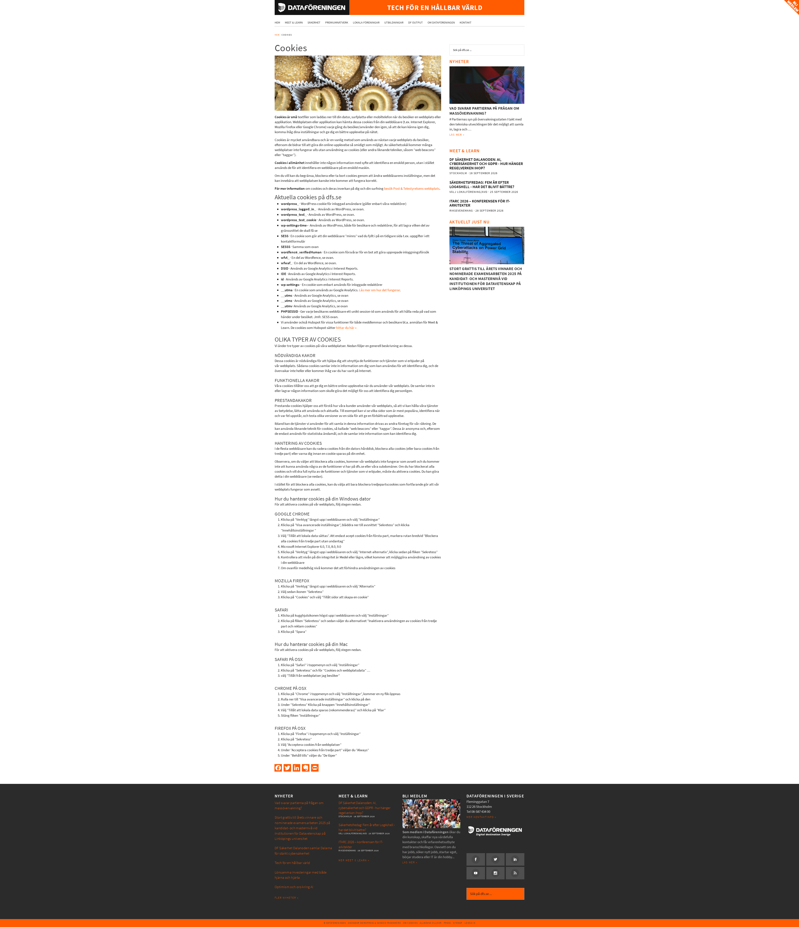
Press (447, 923)
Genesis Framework (389, 923)
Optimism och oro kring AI (294, 887)
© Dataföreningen (335, 923)
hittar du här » (346, 327)
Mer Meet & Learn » (354, 860)
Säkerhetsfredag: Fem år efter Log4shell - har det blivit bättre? (481, 184)
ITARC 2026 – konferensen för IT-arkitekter (479, 203)
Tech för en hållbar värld (292, 862)
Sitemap (458, 923)
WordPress (367, 923)
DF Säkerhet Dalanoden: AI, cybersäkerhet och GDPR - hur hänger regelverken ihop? (486, 164)
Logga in (470, 923)
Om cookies (410, 923)
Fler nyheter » (287, 898)
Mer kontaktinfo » (481, 817)
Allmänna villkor (431, 923)
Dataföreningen (312, 7)
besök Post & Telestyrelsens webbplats (411, 188)
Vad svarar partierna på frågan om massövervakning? (484, 111)
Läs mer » (457, 134)
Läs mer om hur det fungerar (379, 290)
